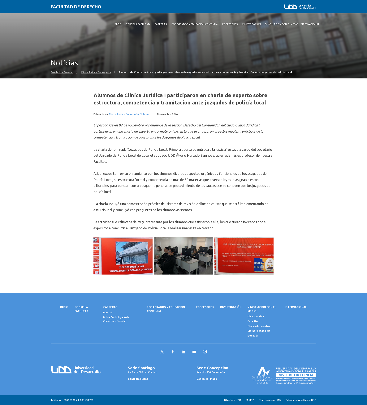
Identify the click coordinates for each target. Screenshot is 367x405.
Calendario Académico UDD (301, 400)
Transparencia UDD (270, 400)
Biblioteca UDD (232, 400)
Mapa (144, 378)
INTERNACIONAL (296, 307)
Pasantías (253, 321)
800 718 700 (86, 400)
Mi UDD (250, 400)
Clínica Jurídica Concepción (96, 72)
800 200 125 (70, 400)
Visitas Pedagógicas (259, 330)
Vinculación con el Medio (262, 309)
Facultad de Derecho (76, 6)
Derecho (108, 312)
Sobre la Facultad (81, 309)
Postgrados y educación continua (166, 309)
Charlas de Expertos (259, 326)
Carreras (110, 307)
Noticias (144, 114)
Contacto (134, 378)
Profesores (205, 307)
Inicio (64, 307)
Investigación (230, 307)
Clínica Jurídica (256, 316)
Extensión (253, 335)
